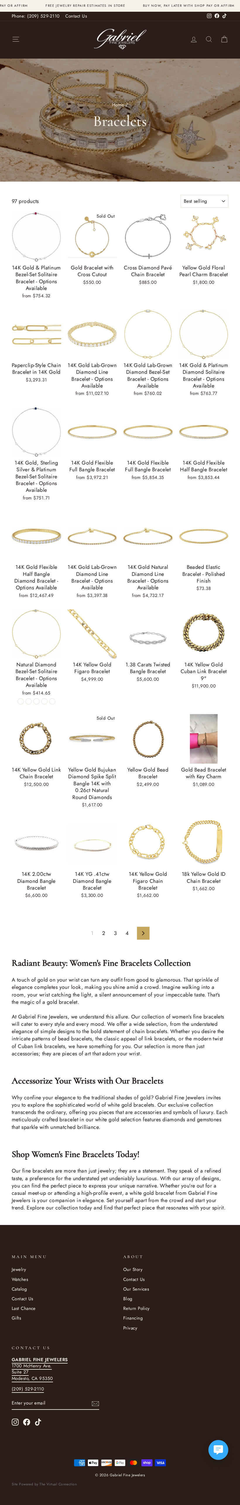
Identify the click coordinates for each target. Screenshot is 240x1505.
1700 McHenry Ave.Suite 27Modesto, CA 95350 (40, 1369)
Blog (128, 1299)
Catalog (19, 1289)
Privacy (130, 1328)
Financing (133, 1318)
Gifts (16, 1318)
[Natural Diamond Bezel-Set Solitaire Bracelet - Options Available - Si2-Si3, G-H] (44, 701)
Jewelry (19, 1269)
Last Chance (24, 1308)
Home (118, 105)
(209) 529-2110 (28, 1389)
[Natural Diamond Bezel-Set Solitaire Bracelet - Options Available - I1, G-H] (20, 701)
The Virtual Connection (58, 1484)
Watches (20, 1279)
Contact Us (76, 16)
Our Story (133, 1269)
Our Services (136, 1289)
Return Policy (136, 1308)
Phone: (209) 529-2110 (35, 16)
